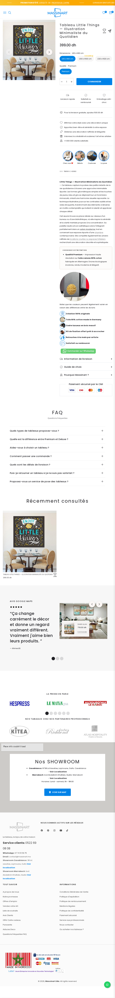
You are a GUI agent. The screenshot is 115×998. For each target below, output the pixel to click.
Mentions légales (67, 906)
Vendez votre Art (10, 906)
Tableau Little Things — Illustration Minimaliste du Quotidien (28, 574)
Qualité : (68, 66)
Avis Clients (8, 915)
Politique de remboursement (73, 901)
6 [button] (68, 713)
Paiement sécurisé (68, 915)
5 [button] (63, 713)
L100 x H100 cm (85, 58)
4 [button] (59, 713)
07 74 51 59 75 (15, 853)
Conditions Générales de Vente (74, 892)
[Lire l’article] (19, 703)
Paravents (7, 924)
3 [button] (61, 658)
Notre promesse (10, 896)
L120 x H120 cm (103, 59)
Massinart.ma (52, 981)
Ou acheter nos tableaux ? (72, 929)
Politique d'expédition (69, 896)
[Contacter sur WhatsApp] (107, 984)
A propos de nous (11, 892)
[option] (29, 50)
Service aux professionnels (72, 920)
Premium (65, 71)
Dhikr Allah (82, 624)
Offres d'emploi (10, 901)
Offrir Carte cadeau (12, 920)
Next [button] (49, 52)
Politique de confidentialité (72, 910)
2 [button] (57, 658)
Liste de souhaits (10, 910)
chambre (99, 232)
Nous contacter (67, 924)
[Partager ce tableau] (109, 31)
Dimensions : (72, 53)
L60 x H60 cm (67, 59)
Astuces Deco (9, 929)
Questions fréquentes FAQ (15, 934)
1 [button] (53, 658)
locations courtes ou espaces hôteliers (87, 239)
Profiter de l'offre (53, 2)
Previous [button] (9, 52)
